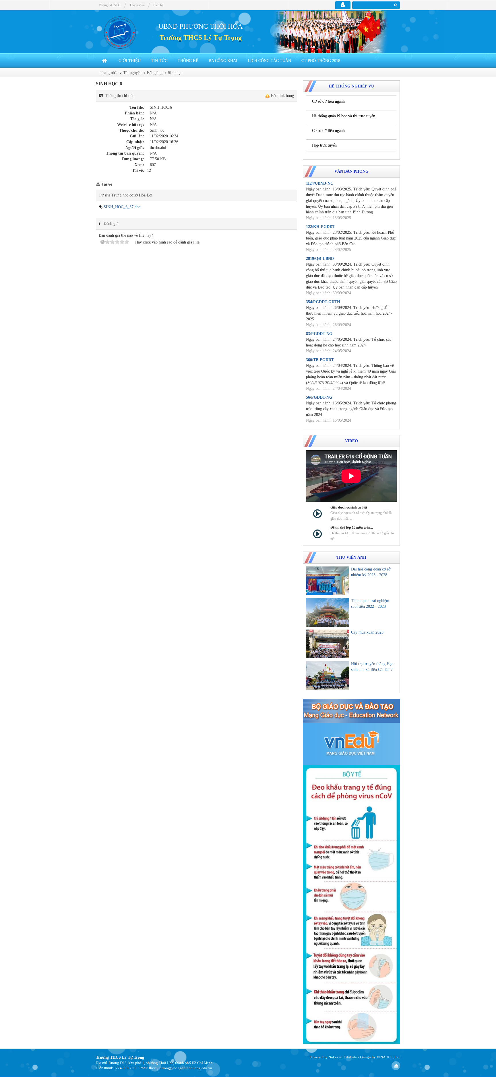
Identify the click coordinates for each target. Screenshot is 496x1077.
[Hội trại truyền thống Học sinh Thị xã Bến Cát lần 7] (327, 675)
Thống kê (188, 61)
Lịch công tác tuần (269, 61)
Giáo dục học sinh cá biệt (348, 507)
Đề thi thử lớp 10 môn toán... (351, 527)
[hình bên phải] (351, 904)
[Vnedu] (351, 743)
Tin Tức (159, 61)
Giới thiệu (130, 61)
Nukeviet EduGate (342, 1057)
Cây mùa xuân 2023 (367, 632)
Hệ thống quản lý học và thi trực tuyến (343, 116)
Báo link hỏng (282, 96)
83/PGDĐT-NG (319, 334)
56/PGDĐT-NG (319, 397)
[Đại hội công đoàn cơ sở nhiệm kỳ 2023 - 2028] (327, 580)
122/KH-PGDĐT (320, 227)
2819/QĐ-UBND (320, 258)
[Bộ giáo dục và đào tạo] (351, 710)
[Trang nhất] (105, 61)
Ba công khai (223, 61)
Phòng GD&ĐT (110, 5)
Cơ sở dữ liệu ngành (328, 101)
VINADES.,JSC (388, 1057)
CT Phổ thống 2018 (320, 61)
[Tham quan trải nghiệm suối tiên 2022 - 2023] (327, 612)
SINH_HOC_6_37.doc (121, 207)
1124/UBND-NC (319, 183)
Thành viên (137, 5)
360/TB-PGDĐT (320, 360)
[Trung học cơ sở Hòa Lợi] (118, 32)
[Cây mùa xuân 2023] (327, 644)
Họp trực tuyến (324, 145)
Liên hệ (158, 5)
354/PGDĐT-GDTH (323, 302)
